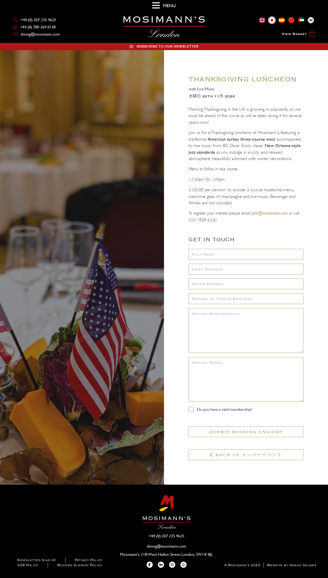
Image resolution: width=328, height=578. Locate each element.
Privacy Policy (88, 560)
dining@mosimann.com (40, 34)
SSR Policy (27, 565)
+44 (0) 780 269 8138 (38, 27)
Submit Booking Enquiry (246, 432)
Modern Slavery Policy (79, 565)
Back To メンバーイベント (247, 455)
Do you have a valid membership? (224, 409)
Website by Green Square (292, 565)
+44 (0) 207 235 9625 (38, 19)
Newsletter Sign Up (36, 560)
